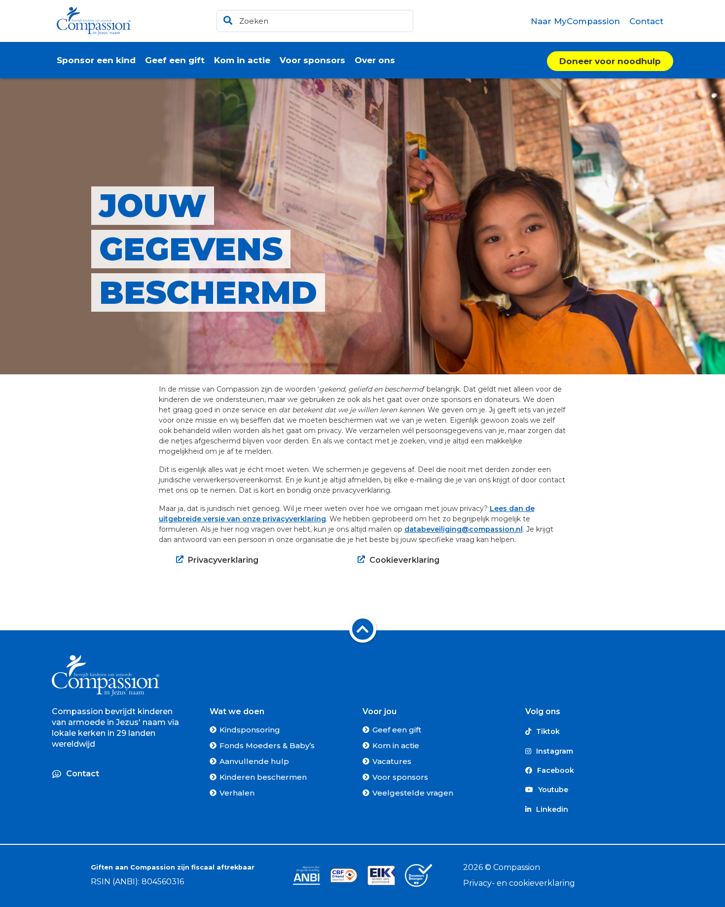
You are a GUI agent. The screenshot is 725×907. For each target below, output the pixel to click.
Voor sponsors (400, 777)
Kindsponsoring (249, 729)
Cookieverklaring (404, 560)
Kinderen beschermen (263, 777)
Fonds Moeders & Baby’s (267, 745)
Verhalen (236, 793)
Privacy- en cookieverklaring (519, 883)
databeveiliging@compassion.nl (463, 529)
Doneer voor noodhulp (610, 61)
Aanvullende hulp (254, 761)
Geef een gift (396, 729)
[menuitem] (575, 21)
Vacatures (391, 761)
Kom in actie (395, 745)
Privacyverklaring (223, 560)
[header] (315, 21)
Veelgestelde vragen (412, 793)
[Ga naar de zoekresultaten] (226, 18)
